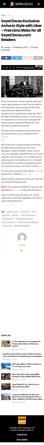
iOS (2, 139)
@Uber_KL (26, 174)
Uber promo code (8, 222)
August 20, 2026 (19, 379)
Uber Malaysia (7, 219)
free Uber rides (12, 212)
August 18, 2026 (19, 349)
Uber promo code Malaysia (28, 222)
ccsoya (22, 244)
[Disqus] (22, 294)
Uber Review (7, 226)
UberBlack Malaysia (22, 226)
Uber (34, 212)
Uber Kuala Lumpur (28, 215)
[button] (4, 4)
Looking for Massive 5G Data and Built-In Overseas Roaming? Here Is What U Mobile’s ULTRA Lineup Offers (27, 396)
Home (3, 15)
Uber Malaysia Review (24, 219)
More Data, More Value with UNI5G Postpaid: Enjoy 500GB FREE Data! (26, 375)
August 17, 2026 (19, 390)
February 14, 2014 (10, 359)
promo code (25, 212)
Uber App (5, 215)
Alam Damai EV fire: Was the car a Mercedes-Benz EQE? (25, 385)
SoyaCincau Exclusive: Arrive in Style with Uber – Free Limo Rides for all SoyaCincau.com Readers (22, 355)
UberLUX (17, 190)
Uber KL (15, 215)
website (37, 171)
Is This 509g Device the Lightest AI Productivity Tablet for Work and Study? (26, 343)
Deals (9, 15)
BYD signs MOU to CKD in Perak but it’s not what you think (26, 365)
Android (4, 136)
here (40, 166)
